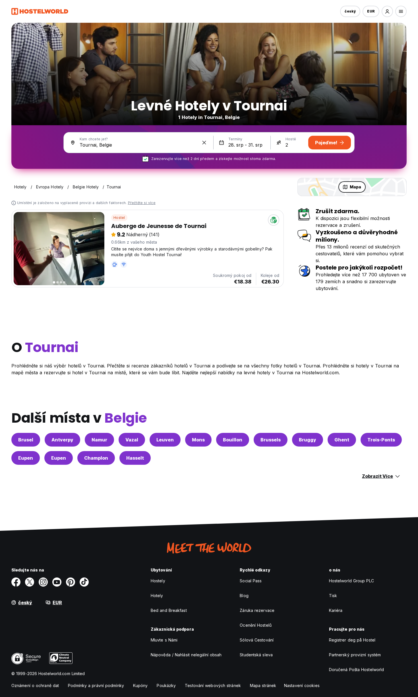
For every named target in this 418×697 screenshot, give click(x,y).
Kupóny (140, 685)
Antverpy (62, 440)
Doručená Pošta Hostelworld (356, 669)
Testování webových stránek (213, 685)
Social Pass (251, 580)
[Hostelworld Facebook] (15, 582)
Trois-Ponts (381, 440)
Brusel (25, 440)
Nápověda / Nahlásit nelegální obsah (186, 654)
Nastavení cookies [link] (302, 685)
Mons (198, 440)
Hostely (158, 580)
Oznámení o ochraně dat (35, 685)
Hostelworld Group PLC (351, 580)
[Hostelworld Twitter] (29, 582)
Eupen (25, 458)
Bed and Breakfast (169, 610)
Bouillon (232, 440)
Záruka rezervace (257, 610)
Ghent (341, 440)
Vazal (131, 440)
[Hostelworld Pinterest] (70, 582)
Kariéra (336, 610)
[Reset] (204, 142)
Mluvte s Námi (164, 640)
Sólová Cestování (257, 640)
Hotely (157, 595)
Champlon (96, 458)
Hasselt (135, 458)
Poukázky (166, 685)
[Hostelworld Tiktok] (84, 582)
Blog (244, 595)
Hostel (119, 217)
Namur (99, 440)
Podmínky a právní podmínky (96, 685)
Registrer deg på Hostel (352, 640)
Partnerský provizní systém (355, 654)
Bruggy (307, 440)
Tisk (333, 595)
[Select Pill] (387, 11)
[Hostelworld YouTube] (56, 582)
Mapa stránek (263, 685)
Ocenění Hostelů (256, 625)
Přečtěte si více (142, 203)
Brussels (270, 440)
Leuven (165, 440)
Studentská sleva (256, 654)
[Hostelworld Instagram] (43, 582)
